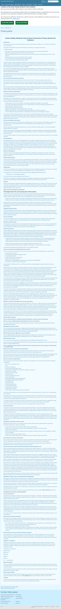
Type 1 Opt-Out (46, 489)
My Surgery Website (40, 606)
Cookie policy (52, 606)
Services (35, 4)
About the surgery (9, 4)
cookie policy (15, 18)
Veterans (18, 601)
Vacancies (18, 603)
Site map (32, 607)
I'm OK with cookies (7, 22)
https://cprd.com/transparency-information (14, 189)
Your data (57, 606)
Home (2, 27)
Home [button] (2, 4)
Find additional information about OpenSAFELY (15, 491)
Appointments (18, 4)
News (23, 4)
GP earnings (18, 594)
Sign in (2, 606)
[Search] (59, 1)
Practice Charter (4, 603)
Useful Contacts (19, 598)
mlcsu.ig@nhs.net (26, 575)
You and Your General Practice (7, 594)
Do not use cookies (22, 22)
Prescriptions (29, 4)
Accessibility (47, 606)
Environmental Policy (5, 601)
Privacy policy (19, 596)
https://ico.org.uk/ (8, 562)
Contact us (40, 4)
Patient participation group (7, 596)
